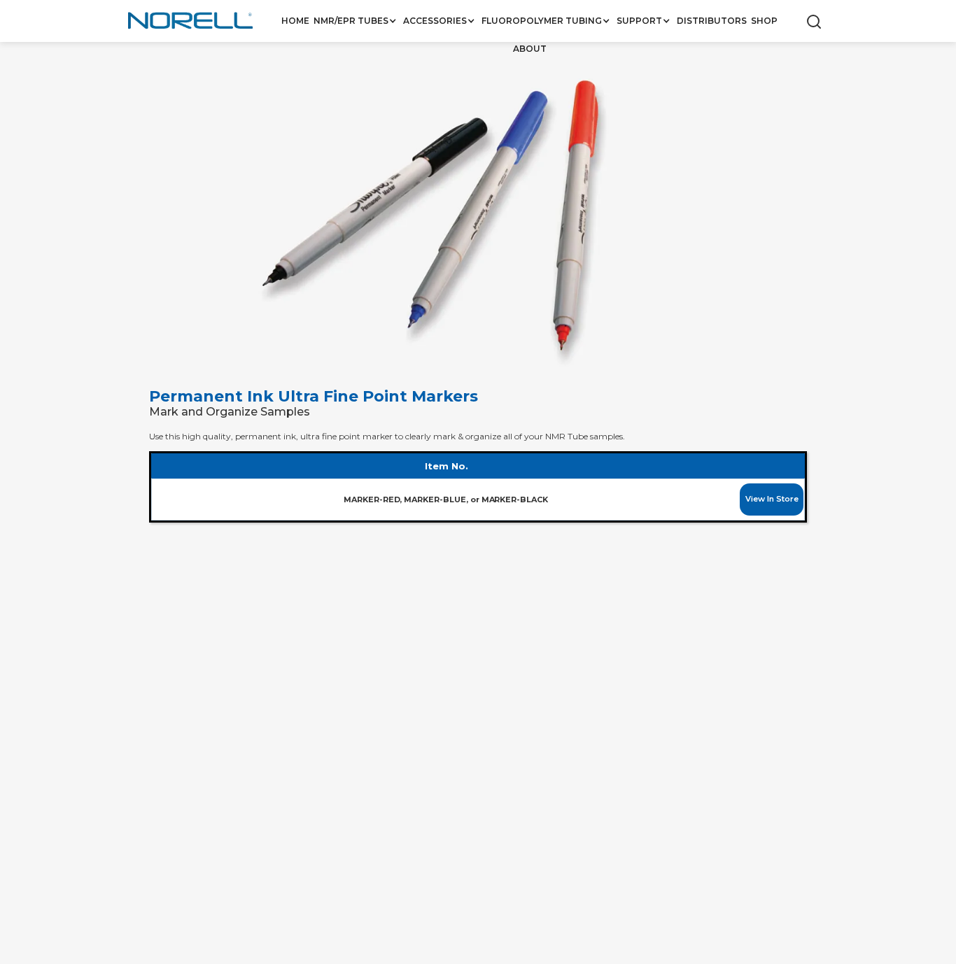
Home (295, 20)
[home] (191, 21)
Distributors (712, 20)
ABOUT (530, 48)
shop (764, 20)
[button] (356, 21)
